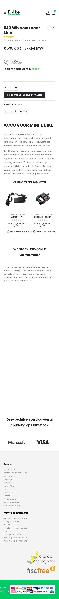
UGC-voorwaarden (13, 505)
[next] (53, 28)
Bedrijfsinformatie (12, 521)
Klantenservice (10, 492)
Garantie (8, 495)
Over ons (8, 479)
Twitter (11, 111)
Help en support (11, 499)
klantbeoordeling (12, 40)
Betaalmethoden (11, 502)
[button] (6, 12)
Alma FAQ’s (9, 486)
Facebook (6, 111)
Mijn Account (9, 469)
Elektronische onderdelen (15, 214)
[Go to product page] (16, 198)
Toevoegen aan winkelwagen (26, 95)
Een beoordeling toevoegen (35, 40)
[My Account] (48, 13)
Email (21, 111)
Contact (7, 482)
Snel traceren (10, 476)
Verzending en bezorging (15, 472)
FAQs (6, 489)
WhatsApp (26, 111)
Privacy (7, 524)
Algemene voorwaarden (15, 518)
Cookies (7, 531)
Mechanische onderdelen (41, 214)
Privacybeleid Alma (13, 534)
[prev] (49, 28)
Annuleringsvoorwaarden (15, 528)
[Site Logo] (14, 12)
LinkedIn (16, 111)
